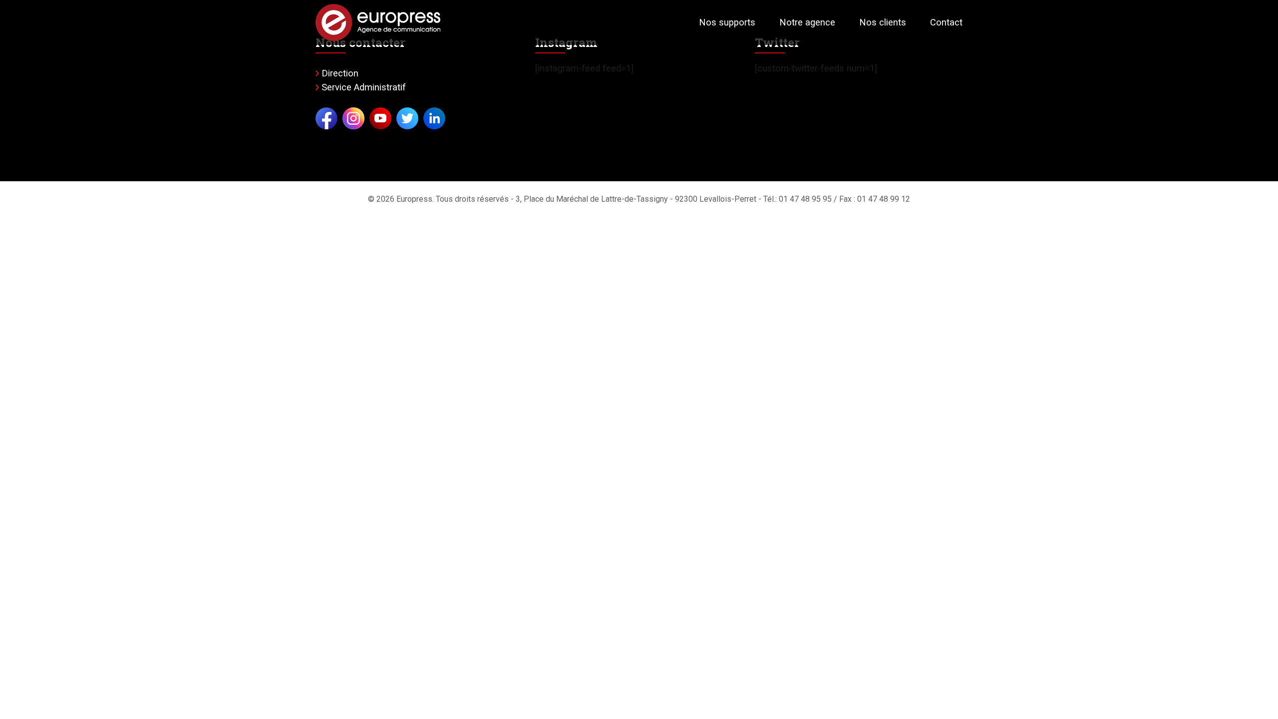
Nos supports (727, 22)
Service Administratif (363, 87)
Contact (946, 22)
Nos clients (882, 22)
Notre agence (807, 22)
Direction (339, 73)
